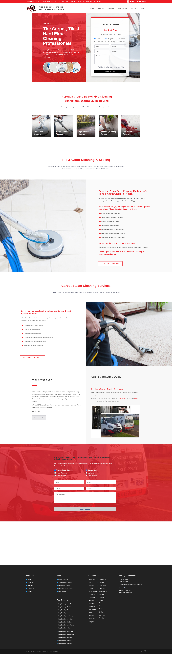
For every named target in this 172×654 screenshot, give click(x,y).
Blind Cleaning (100, 42)
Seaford (101, 612)
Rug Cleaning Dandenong (65, 616)
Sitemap (30, 591)
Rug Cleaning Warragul (65, 643)
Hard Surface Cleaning (60, 52)
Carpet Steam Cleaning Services (86, 286)
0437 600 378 (138, 1)
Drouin (91, 582)
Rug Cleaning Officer (64, 628)
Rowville (101, 618)
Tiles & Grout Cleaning (64, 470)
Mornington (102, 615)
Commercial (123, 39)
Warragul (59, 134)
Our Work (30, 585)
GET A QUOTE (39, 417)
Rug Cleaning (97, 1)
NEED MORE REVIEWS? (110, 264)
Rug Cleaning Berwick (64, 604)
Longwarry (92, 606)
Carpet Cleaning (62, 132)
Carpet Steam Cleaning (49, 1)
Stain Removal (123, 42)
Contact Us (31, 588)
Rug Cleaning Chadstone (65, 607)
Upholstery (111, 42)
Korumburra (92, 609)
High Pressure (84, 132)
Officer (91, 588)
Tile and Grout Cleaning (65, 582)
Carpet (59, 28)
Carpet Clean (112, 39)
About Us (101, 8)
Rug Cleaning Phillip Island (66, 634)
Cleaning (37, 134)
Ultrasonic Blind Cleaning (67, 1)
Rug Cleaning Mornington (65, 622)
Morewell (91, 616)
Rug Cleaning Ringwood (65, 637)
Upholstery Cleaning (84, 1)
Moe (90, 612)
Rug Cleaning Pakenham (65, 631)
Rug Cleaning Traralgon (65, 640)
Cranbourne (102, 579)
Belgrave (91, 621)
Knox (100, 606)
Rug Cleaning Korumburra (65, 619)
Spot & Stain (127, 132)
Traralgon (92, 618)
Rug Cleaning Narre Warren (66, 625)
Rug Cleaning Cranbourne (65, 613)
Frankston (102, 609)
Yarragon (101, 594)
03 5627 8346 (124, 582)
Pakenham (92, 579)
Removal (126, 134)
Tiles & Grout (100, 39)
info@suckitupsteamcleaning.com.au (131, 584)
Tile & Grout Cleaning (33, 1)
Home (92, 8)
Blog (142, 8)
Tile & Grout (38, 132)
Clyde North (102, 585)
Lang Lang (102, 588)
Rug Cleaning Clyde (64, 610)
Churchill (101, 582)
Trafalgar (101, 597)
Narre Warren (103, 591)
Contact (134, 8)
